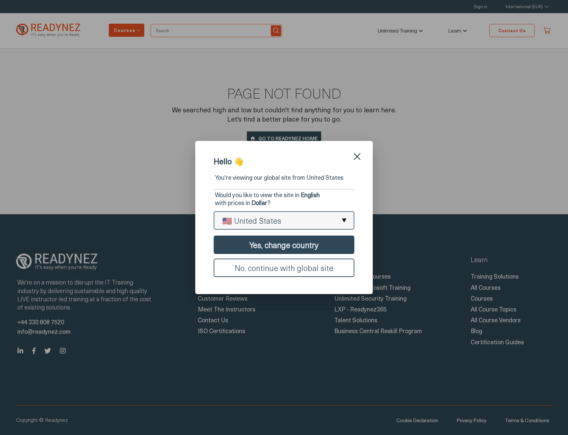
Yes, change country (284, 245)
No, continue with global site (284, 268)
